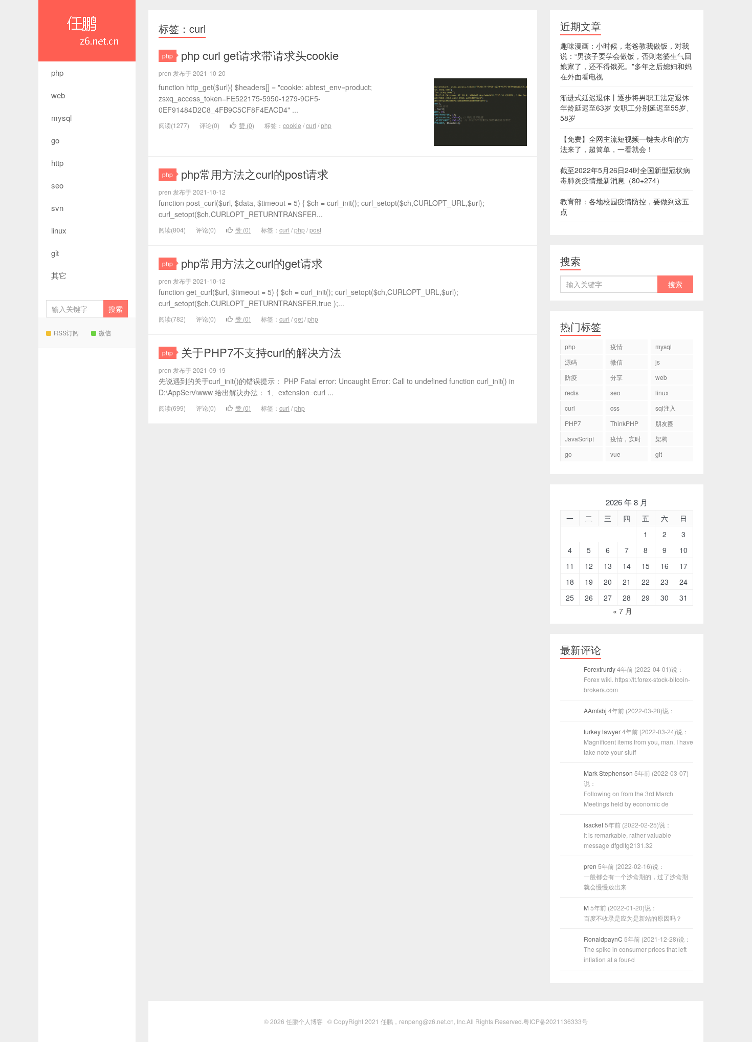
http (57, 162)
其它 (59, 275)
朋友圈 (664, 423)
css (615, 407)
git (55, 252)
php (57, 72)
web (58, 95)
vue (615, 454)
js (657, 361)
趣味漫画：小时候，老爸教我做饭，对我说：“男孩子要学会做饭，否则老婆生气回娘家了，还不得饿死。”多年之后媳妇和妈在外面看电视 (626, 60)
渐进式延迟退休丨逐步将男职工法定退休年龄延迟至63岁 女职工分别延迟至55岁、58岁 (626, 107)
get (298, 318)
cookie (292, 125)
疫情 (616, 346)
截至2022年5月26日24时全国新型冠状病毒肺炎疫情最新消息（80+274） (625, 175)
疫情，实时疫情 (625, 440)
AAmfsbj (629, 710)
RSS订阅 (66, 332)
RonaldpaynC (637, 949)
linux (59, 230)
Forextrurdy (637, 679)
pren (636, 876)
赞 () (246, 125)
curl (311, 125)
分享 (616, 377)
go (55, 140)
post (315, 229)
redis (572, 392)
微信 (105, 332)
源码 (571, 361)
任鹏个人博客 (87, 30)
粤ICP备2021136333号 (555, 1021)
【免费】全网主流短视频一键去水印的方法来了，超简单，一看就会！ (624, 144)
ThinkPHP (624, 423)
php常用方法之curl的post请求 (254, 174)
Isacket (627, 834)
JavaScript (579, 438)
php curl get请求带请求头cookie (260, 55)
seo (57, 185)
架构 (661, 438)
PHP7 (573, 423)
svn (57, 207)
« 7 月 (622, 611)
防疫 (571, 377)
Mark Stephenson (636, 788)
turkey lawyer (638, 741)
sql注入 (665, 407)
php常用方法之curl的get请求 (252, 263)
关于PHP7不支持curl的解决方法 (261, 352)
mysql (61, 117)
